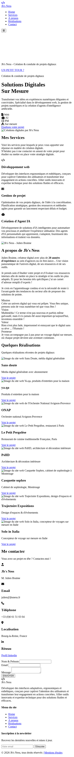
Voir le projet (8, 377)
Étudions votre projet (12, 127)
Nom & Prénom (10, 661)
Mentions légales (53, 752)
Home (11, 11)
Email (4, 665)
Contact (12, 24)
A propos (13, 18)
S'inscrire (39, 746)
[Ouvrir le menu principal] (3, 30)
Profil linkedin (9, 655)
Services (12, 15)
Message (6, 672)
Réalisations (14, 21)
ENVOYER (8, 676)
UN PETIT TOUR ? (12, 70)
